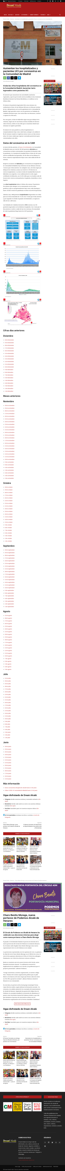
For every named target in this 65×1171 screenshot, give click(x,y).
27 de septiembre (10, 558)
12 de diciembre (9, 361)
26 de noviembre (9, 416)
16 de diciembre (9, 350)
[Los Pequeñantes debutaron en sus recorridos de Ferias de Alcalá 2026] (22, 859)
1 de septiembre (9, 606)
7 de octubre (8, 530)
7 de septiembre (9, 596)
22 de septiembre (10, 566)
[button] (60, 15)
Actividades (24, 14)
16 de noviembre (9, 443)
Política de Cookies (37, 1166)
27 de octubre (9, 495)
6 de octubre (8, 533)
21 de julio (8, 700)
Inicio (5, 14)
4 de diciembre (9, 383)
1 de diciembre (9, 391)
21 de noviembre (9, 429)
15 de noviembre (9, 446)
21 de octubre (9, 506)
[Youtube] (60, 1)
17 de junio (8, 773)
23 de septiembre (10, 563)
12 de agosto (8, 650)
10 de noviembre (9, 459)
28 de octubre (9, 492)
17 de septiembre (10, 574)
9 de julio (7, 721)
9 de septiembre (9, 590)
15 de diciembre (9, 353)
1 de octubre (8, 541)
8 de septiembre (9, 593)
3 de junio (8, 732)
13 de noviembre (9, 451)
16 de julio (8, 708)
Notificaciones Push (47, 1166)
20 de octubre (9, 508)
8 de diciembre (9, 372)
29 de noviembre (9, 408)
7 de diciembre (9, 375)
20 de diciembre (9, 340)
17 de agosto (8, 642)
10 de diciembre (9, 367)
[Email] (15, 77)
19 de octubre (9, 511)
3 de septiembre (9, 601)
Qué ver (17, 14)
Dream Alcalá (6, 19)
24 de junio (8, 754)
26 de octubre (9, 498)
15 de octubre (9, 517)
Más (48, 14)
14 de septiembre (10, 582)
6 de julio (7, 729)
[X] (55, 1)
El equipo (20, 1)
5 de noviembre (9, 470)
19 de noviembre (9, 435)
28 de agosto (8, 618)
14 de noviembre (9, 448)
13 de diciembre (9, 359)
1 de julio (7, 737)
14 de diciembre (9, 356)
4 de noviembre (9, 473)
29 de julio (8, 683)
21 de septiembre (10, 569)
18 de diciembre (9, 345)
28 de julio (8, 686)
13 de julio (8, 716)
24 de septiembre (10, 560)
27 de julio (8, 689)
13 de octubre (9, 522)
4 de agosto (8, 666)
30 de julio (8, 681)
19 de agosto (8, 637)
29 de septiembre (10, 552)
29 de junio (8, 749)
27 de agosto (8, 621)
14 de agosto (8, 645)
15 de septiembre (10, 579)
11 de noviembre (9, 456)
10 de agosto (8, 656)
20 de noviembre (9, 432)
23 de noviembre (9, 424)
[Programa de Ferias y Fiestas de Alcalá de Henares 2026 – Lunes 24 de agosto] (9, 859)
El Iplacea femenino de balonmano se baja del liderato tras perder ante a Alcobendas (32, 826)
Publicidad (26, 1)
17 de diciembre (9, 348)
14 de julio (8, 713)
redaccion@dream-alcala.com (26, 1160)
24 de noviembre (9, 421)
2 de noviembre (9, 478)
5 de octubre (8, 535)
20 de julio (8, 702)
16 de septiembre (10, 577)
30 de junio (8, 746)
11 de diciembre (9, 364)
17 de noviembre (9, 440)
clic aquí (12, 806)
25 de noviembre (9, 419)
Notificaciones (33, 1)
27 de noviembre (9, 413)
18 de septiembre (10, 571)
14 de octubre (9, 519)
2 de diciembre (9, 388)
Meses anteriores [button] (11, 396)
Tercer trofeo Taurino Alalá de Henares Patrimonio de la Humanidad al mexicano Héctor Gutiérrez (35, 850)
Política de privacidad (26, 1166)
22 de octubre (9, 503)
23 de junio (8, 757)
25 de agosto (8, 626)
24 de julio (8, 691)
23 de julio (8, 694)
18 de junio (8, 770)
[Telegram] (53, 1)
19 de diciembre (9, 342)
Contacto (39, 1)
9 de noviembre (9, 462)
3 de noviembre (9, 475)
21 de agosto (8, 631)
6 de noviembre (9, 467)
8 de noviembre (9, 465)
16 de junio (8, 776)
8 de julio (7, 724)
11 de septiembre (10, 585)
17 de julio (8, 705)
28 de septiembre (10, 555)
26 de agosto (8, 623)
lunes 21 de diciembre (25, 147)
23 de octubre (9, 500)
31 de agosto (8, 615)
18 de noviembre (9, 438)
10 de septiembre (10, 587)
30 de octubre (9, 487)
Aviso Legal (17, 1166)
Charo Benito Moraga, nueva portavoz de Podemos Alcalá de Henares (11, 826)
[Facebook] (47, 1)
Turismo (42, 14)
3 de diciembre (9, 386)
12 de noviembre (9, 454)
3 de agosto (8, 669)
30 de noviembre (9, 405)
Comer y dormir (34, 14)
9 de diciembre (9, 369)
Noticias (10, 14)
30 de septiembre (10, 550)
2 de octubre (8, 538)
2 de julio (7, 735)
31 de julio (8, 678)
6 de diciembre (9, 377)
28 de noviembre (9, 411)
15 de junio (8, 779)
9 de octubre (8, 525)
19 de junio (8, 768)
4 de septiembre (9, 598)
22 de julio (8, 697)
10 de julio (8, 718)
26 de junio (8, 752)
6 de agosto (8, 661)
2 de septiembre (9, 604)
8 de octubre (8, 527)
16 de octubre (9, 514)
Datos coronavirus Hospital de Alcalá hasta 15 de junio (21, 787)
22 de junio (8, 760)
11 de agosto (8, 653)
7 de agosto (8, 658)
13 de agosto (8, 648)
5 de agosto (8, 664)
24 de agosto (8, 629)
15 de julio (8, 710)
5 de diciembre (9, 380)
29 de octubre (9, 490)
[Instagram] (50, 1)
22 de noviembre (9, 427)
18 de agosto (8, 639)
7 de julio (7, 727)
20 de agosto (8, 634)
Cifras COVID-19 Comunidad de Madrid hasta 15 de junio (21, 790)
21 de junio (8, 762)
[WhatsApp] (58, 1)
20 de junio (8, 765)
